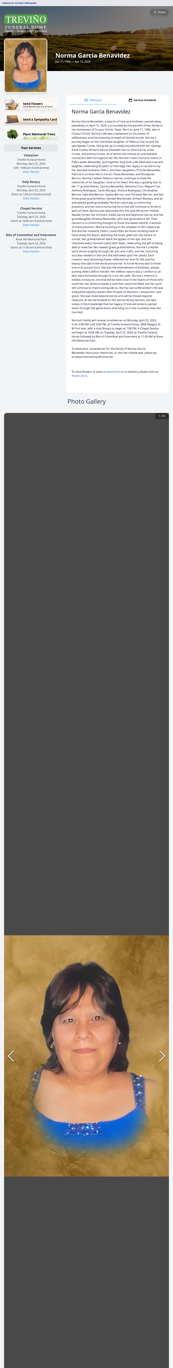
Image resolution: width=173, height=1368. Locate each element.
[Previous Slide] (11, 1056)
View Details (31, 172)
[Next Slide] (162, 1056)
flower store (79, 376)
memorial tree (115, 372)
